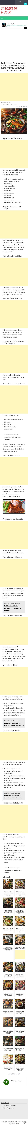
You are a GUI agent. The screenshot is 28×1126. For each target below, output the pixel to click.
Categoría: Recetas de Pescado (8, 104)
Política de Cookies (8, 1109)
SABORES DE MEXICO (9, 10)
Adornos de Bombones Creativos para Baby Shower (16, 26)
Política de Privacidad (9, 1105)
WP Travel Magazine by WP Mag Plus (18, 1122)
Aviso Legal (6, 1107)
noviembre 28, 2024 (6, 102)
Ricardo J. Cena (16, 1081)
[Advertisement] (14, 45)
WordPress (11, 1122)
